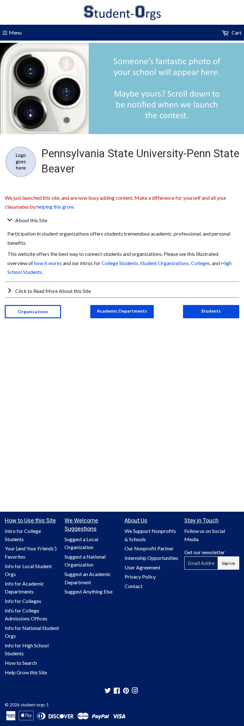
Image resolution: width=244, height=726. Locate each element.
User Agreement (142, 567)
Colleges (200, 263)
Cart (236, 32)
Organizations (33, 311)
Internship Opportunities (151, 558)
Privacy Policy (140, 577)
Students (211, 311)
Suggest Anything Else (88, 591)
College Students (119, 263)
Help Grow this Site (26, 672)
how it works (48, 263)
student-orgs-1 (35, 704)
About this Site (31, 220)
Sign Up (228, 563)
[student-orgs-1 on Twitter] (108, 691)
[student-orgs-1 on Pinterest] (126, 691)
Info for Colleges (23, 601)
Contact (133, 586)
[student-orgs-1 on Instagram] (135, 691)
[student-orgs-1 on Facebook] (116, 691)
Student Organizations (164, 263)
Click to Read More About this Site (53, 291)
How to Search (21, 663)
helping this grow (55, 207)
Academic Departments (122, 311)
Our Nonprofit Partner (149, 548)
